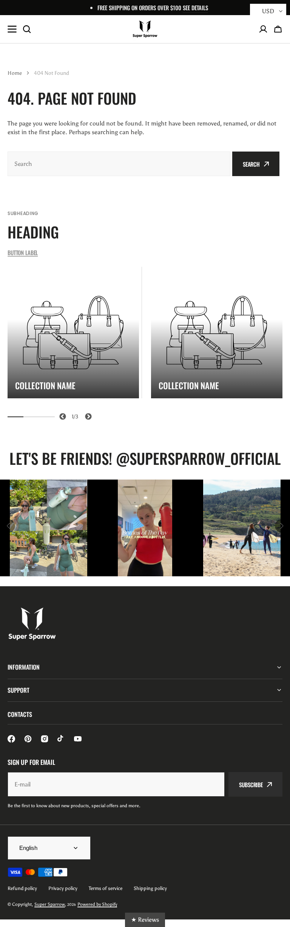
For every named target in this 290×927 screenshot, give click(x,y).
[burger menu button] (12, 29)
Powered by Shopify (97, 904)
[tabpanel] (73, 332)
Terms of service (105, 888)
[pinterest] (28, 738)
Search (251, 164)
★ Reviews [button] (145, 919)
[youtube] (77, 738)
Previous (61, 415)
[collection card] (73, 332)
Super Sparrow (49, 904)
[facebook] (11, 738)
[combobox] (119, 164)
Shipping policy (150, 888)
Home (15, 73)
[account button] (263, 29)
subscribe (251, 784)
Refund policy (22, 888)
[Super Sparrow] (145, 29)
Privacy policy (62, 888)
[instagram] (44, 738)
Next (87, 415)
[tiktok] (61, 738)
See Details (195, 7)
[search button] (26, 29)
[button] (277, 29)
